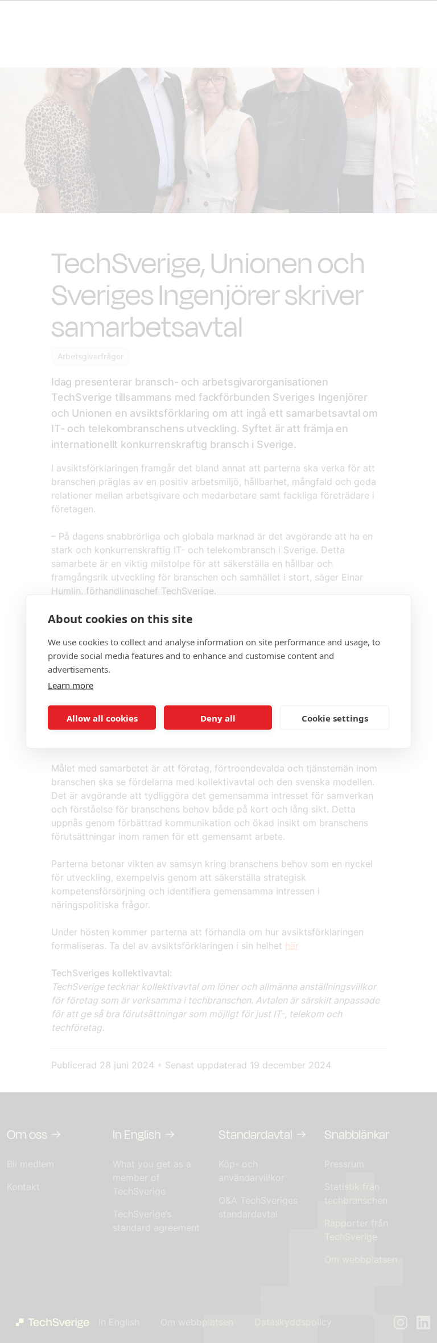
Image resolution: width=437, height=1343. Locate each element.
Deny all (218, 717)
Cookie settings (335, 717)
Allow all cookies (102, 717)
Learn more (70, 685)
